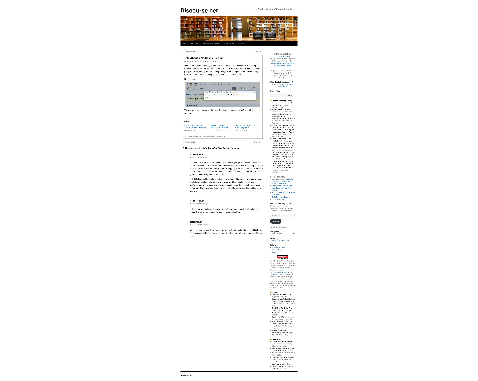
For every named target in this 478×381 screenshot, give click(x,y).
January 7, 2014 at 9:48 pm (199, 204)
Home (185, 43)
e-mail (289, 65)
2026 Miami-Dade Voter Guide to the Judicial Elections (282, 188)
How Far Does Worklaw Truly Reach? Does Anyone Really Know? (282, 323)
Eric (273, 192)
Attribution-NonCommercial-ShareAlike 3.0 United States (281, 272)
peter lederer (276, 364)
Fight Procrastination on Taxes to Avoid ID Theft (219, 126)
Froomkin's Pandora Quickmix (280, 240)
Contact (218, 43)
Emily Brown (276, 197)
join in (285, 86)
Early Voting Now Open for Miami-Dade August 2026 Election (283, 181)
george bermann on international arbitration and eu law (283, 358)
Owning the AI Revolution (280, 317)
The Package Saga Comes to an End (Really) (245, 126)
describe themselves (286, 84)
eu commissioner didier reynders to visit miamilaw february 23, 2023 (283, 343)
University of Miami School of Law (282, 63)
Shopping (204, 136)
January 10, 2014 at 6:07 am (199, 225)
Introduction (194, 43)
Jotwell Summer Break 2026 (281, 294)
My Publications (229, 43)
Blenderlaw (276, 339)
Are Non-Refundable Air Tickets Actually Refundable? (195, 126)
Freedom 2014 (189, 52)
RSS (283, 247)
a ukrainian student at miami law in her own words (283, 349)
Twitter (274, 252)
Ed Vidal (275, 186)
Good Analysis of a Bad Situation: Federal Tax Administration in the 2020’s (283, 301)
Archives (241, 43)
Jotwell (275, 292)
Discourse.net (199, 10)
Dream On (258, 52)
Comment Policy (207, 43)
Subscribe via (277, 247)
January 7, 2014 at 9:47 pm (199, 157)
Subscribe (275, 221)
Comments (277, 250)
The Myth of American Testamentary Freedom (280, 331)
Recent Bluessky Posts (282, 100)
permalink (221, 136)
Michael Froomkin (211, 61)
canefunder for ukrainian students (283, 353)
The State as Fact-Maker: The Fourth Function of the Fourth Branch (282, 310)
